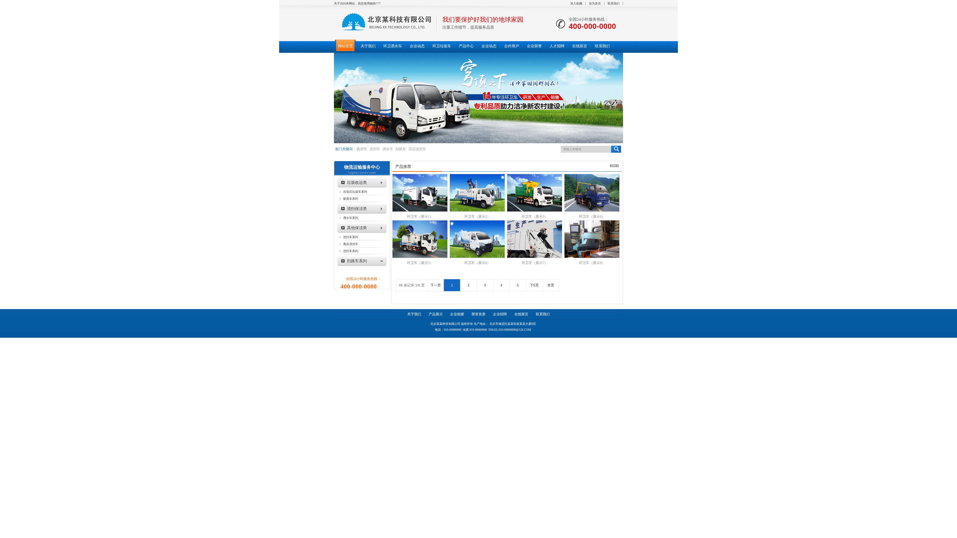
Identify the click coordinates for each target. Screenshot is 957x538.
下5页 (534, 285)
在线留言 (521, 314)
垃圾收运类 (357, 182)
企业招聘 (500, 314)
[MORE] (614, 166)
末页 (550, 285)
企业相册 (457, 314)
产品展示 (436, 314)
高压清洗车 (417, 149)
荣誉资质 (478, 314)
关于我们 (414, 314)
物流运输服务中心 (362, 167)
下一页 (435, 285)
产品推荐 (403, 166)
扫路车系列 (357, 261)
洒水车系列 (350, 218)
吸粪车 (362, 149)
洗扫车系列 (350, 237)
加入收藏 (576, 3)
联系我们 (614, 3)
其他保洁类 (357, 228)
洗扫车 (375, 149)
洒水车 (388, 149)
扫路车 (401, 149)
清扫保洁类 (357, 208)
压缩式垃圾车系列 (355, 192)
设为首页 (595, 3)
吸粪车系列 (350, 199)
